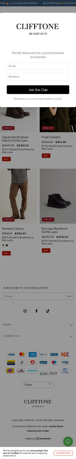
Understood (63, 453)
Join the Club (38, 90)
